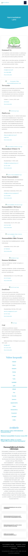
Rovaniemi (14, 413)
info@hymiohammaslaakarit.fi (11, 193)
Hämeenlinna (14, 409)
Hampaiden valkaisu (21, 544)
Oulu (14, 375)
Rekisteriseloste (21, 546)
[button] (14, 508)
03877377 (6, 137)
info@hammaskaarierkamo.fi (11, 163)
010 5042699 (7, 195)
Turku (14, 378)
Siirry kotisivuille (8, 74)
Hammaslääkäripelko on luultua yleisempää (12, 508)
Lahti (14, 385)
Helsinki (14, 361)
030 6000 (6, 101)
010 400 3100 (7, 347)
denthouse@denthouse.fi (10, 311)
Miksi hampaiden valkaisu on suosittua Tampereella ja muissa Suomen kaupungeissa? (13, 440)
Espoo (14, 365)
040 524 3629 (7, 225)
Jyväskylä (14, 382)
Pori (14, 392)
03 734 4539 (7, 165)
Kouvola (14, 396)
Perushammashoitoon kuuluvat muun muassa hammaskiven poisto (13, 517)
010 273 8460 (7, 278)
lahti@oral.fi (7, 345)
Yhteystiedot (14, 548)
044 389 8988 (7, 72)
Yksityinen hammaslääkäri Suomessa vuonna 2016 (14, 436)
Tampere (14, 368)
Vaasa (14, 406)
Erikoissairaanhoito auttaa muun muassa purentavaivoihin (13, 525)
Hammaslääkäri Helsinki (8, 544)
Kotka (14, 420)
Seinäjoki (14, 416)
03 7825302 (7, 248)
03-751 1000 (7, 313)
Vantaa (14, 372)
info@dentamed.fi (8, 70)
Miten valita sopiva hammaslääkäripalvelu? (10, 534)
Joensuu (14, 399)
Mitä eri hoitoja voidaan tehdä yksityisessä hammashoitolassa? (12, 431)
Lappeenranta (14, 402)
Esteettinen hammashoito (9, 546)
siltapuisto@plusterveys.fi (10, 135)
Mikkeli (14, 389)
